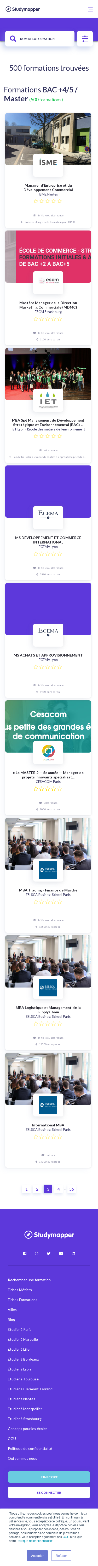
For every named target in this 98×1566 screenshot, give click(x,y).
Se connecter (49, 1492)
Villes (12, 1309)
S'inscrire (49, 1477)
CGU (66, 1536)
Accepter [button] (37, 1555)
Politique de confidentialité (34, 1540)
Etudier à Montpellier (25, 1409)
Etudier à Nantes (21, 1399)
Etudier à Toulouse (23, 1379)
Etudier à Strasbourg (25, 1418)
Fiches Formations (22, 1299)
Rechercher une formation (29, 1280)
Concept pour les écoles (28, 1428)
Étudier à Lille (19, 1349)
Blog (11, 1319)
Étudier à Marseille (23, 1339)
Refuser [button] (61, 1555)
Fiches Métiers (20, 1289)
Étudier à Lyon (19, 1369)
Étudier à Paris (19, 1329)
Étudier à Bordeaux (23, 1359)
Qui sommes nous (22, 1458)
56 (71, 1188)
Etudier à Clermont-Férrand (30, 1389)
